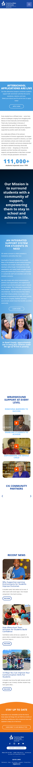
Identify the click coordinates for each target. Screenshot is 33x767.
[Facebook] (10, 743)
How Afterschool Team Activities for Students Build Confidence (15, 629)
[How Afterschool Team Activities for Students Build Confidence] (16, 624)
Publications (4, 762)
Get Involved (14, 762)
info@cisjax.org (20, 752)
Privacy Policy (27, 762)
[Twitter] (18, 743)
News (9, 762)
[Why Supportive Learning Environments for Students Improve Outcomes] (16, 578)
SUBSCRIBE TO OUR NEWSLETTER (16, 748)
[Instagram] (14, 743)
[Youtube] (23, 743)
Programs (21, 762)
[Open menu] (29, 4)
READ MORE (7, 598)
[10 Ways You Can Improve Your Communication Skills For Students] (16, 669)
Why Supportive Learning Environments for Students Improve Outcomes (14, 584)
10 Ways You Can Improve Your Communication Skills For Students (16, 674)
